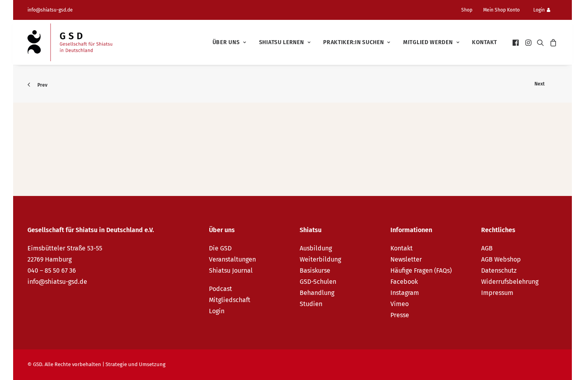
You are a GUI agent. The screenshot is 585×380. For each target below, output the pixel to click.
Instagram (404, 293)
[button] (516, 42)
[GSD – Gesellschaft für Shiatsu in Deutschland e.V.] (69, 42)
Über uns (226, 42)
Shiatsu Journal (231, 270)
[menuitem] (470, 10)
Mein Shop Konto (501, 10)
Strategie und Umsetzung (135, 364)
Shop (466, 10)
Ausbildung (316, 248)
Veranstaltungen (232, 259)
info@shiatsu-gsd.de (50, 10)
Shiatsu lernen (281, 42)
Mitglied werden (428, 42)
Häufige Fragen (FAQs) (421, 270)
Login (539, 10)
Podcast (220, 289)
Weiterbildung (320, 259)
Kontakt (484, 42)
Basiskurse (315, 270)
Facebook (404, 281)
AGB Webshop (501, 259)
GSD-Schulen (318, 281)
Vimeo (399, 304)
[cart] (552, 42)
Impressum (497, 293)
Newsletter (406, 259)
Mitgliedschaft (229, 300)
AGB (487, 248)
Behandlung (317, 293)
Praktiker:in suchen (353, 42)
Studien (311, 304)
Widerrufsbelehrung (509, 281)
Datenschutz (499, 270)
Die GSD (220, 248)
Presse (399, 315)
